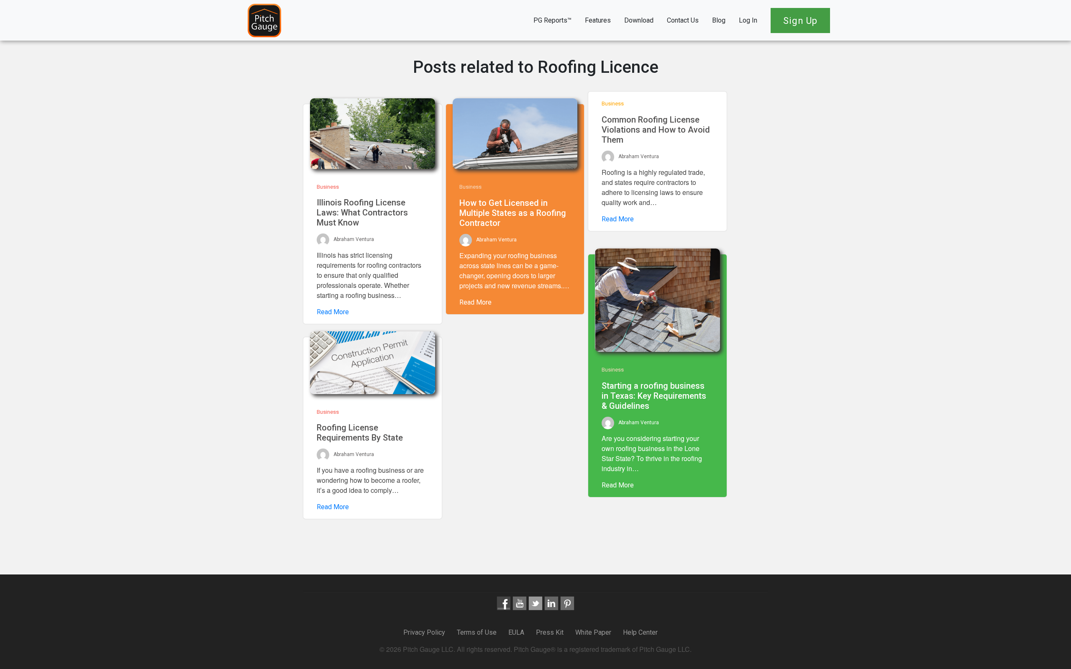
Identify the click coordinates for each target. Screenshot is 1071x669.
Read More (333, 312)
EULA (516, 632)
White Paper (593, 632)
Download (638, 20)
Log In (748, 20)
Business (328, 187)
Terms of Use (477, 632)
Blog (718, 20)
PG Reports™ (552, 20)
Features (598, 20)
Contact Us (683, 20)
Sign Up (800, 20)
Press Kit (550, 632)
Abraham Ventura (353, 240)
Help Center (640, 632)
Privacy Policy (425, 632)
